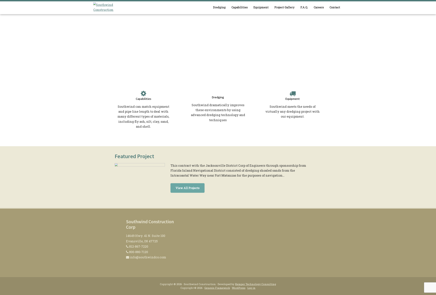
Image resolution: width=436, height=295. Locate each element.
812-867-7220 (138, 246)
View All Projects (187, 188)
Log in (251, 288)
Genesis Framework (217, 288)
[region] (218, 46)
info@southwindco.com (147, 257)
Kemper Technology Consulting (255, 284)
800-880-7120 (138, 252)
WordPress (238, 288)
